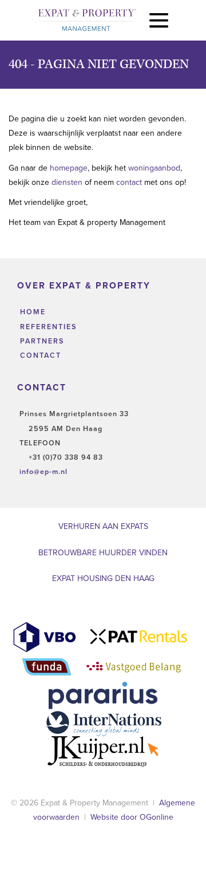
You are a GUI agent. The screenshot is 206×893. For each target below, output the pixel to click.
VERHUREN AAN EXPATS (103, 526)
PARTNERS (40, 341)
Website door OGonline (131, 817)
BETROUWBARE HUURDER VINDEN (103, 553)
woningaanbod (154, 168)
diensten (68, 182)
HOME (31, 312)
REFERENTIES (47, 326)
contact (130, 182)
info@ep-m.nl (43, 471)
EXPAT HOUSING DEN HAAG (103, 578)
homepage (69, 168)
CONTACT (39, 355)
